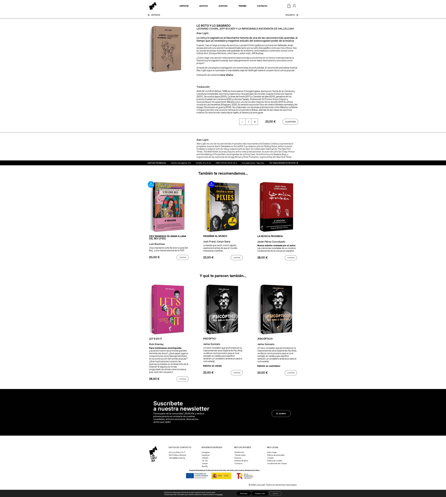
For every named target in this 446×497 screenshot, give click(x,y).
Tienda (242, 6)
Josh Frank (209, 241)
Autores (203, 6)
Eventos (223, 6)
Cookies (270, 458)
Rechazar (243, 493)
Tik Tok (205, 461)
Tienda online (240, 455)
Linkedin (205, 458)
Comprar (290, 121)
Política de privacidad (275, 455)
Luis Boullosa (157, 243)
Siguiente (290, 15)
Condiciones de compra (277, 463)
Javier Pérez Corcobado (271, 241)
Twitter (205, 463)
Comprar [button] (182, 257)
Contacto (262, 6)
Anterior (155, 15)
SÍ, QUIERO (281, 413)
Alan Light (202, 33)
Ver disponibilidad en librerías (282, 163)
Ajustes (275, 493)
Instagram (206, 452)
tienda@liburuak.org (177, 458)
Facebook (206, 455)
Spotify (205, 466)
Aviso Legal (272, 452)
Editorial (184, 6)
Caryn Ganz (223, 241)
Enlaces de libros (241, 461)
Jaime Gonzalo (211, 344)
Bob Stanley (156, 344)
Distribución (239, 452)
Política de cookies (274, 461)
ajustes (220, 494)
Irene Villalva (226, 75)
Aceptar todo (260, 493)
